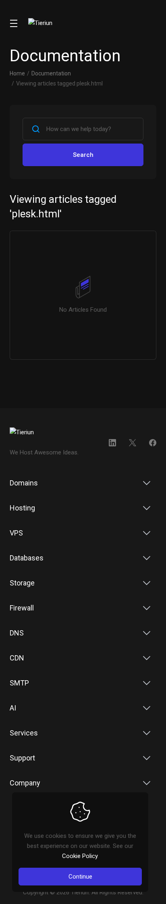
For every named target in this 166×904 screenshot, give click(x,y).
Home (17, 73)
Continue (80, 876)
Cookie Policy (80, 856)
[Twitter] (132, 443)
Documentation (51, 73)
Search (83, 154)
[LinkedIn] (112, 443)
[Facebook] (153, 443)
